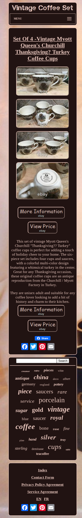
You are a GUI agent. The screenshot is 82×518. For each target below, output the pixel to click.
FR (46, 499)
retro (36, 370)
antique (22, 378)
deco (56, 379)
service (27, 401)
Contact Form (42, 477)
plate (21, 440)
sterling (21, 448)
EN (38, 499)
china (41, 377)
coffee (25, 426)
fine (66, 428)
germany (28, 384)
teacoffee (42, 454)
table (68, 449)
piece (25, 391)
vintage (59, 409)
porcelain (52, 400)
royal (56, 417)
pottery (58, 384)
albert (66, 379)
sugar (22, 410)
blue (25, 419)
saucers (44, 391)
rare (62, 392)
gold (37, 409)
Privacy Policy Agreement (42, 485)
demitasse (38, 449)
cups (54, 447)
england (44, 384)
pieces (49, 370)
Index (42, 470)
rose (56, 429)
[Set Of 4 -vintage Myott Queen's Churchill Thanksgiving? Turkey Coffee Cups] (43, 81)
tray (63, 439)
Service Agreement (42, 492)
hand (33, 439)
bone (44, 428)
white (61, 370)
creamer (25, 371)
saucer (39, 418)
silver (48, 437)
